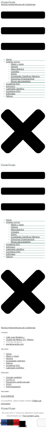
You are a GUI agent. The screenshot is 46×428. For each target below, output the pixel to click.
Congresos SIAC (13, 91)
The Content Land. (31, 416)
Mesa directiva (17, 69)
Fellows (9, 96)
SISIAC (14, 74)
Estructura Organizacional (22, 79)
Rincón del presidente (20, 81)
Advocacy (10, 86)
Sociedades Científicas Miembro (25, 76)
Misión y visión (17, 64)
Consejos (15, 71)
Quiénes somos (13, 62)
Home (9, 59)
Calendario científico (15, 89)
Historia (14, 66)
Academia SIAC (13, 84)
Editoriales (10, 94)
